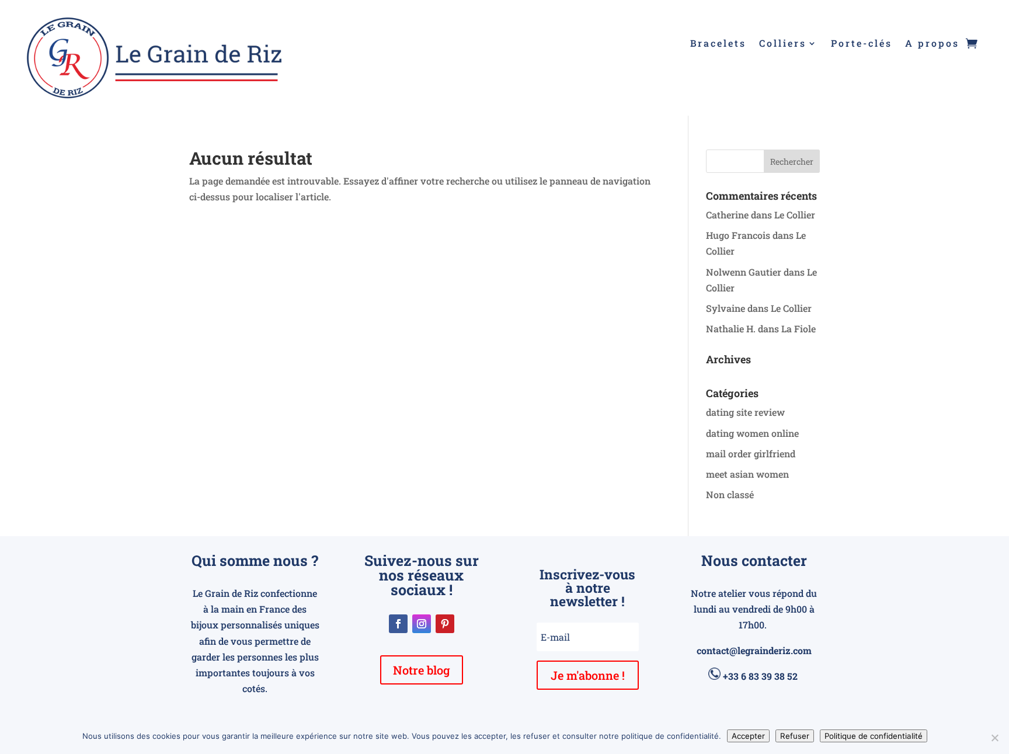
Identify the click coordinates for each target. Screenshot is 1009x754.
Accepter (748, 736)
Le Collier (794, 215)
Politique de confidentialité (873, 736)
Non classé (730, 494)
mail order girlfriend (750, 453)
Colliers (782, 44)
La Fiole (798, 328)
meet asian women (747, 474)
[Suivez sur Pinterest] (445, 623)
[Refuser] (994, 737)
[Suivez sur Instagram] (421, 623)
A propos (932, 44)
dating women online (752, 433)
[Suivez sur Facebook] (398, 623)
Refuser (794, 736)
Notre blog (421, 669)
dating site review (745, 412)
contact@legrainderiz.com (754, 650)
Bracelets (718, 44)
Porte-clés (861, 44)
